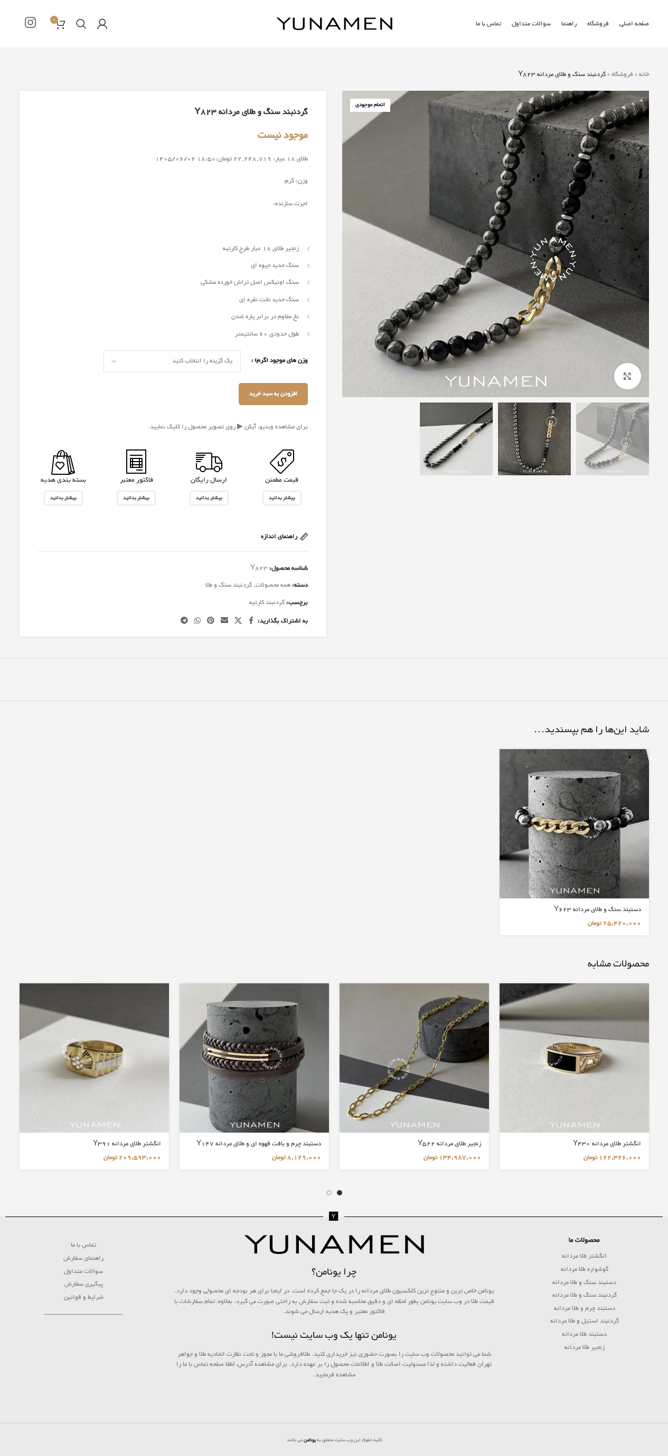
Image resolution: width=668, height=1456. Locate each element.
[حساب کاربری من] (102, 23)
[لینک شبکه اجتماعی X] (238, 621)
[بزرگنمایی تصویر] (627, 376)
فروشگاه (622, 74)
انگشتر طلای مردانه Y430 (607, 1144)
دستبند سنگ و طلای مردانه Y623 (597, 909)
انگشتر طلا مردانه (584, 1256)
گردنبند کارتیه (267, 602)
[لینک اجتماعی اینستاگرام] (30, 24)
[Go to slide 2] (329, 1192)
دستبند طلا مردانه (584, 1334)
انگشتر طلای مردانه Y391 (127, 1144)
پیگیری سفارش (83, 1284)
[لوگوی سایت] (334, 26)
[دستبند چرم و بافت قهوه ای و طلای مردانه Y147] (254, 1058)
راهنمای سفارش (83, 1258)
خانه (644, 74)
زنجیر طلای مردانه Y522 (449, 1144)
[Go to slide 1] (339, 1192)
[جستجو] (81, 23)
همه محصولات (273, 585)
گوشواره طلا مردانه (584, 1269)
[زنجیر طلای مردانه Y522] (414, 1058)
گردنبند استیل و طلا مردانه (584, 1321)
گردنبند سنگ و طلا (228, 585)
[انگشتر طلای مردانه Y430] (574, 1058)
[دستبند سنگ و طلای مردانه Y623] (574, 823)
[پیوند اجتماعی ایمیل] (224, 621)
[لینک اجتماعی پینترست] (211, 621)
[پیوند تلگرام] (184, 621)
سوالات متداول (83, 1271)
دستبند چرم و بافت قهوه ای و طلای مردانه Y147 (258, 1144)
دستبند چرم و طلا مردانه (584, 1308)
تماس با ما (83, 1245)
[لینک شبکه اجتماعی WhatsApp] (197, 621)
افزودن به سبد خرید (273, 393)
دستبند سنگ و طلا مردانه (584, 1282)
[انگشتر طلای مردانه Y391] (94, 1058)
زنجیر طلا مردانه (584, 1347)
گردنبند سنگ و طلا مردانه (584, 1295)
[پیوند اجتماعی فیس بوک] (251, 621)
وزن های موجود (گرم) (281, 360)
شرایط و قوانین (84, 1297)
